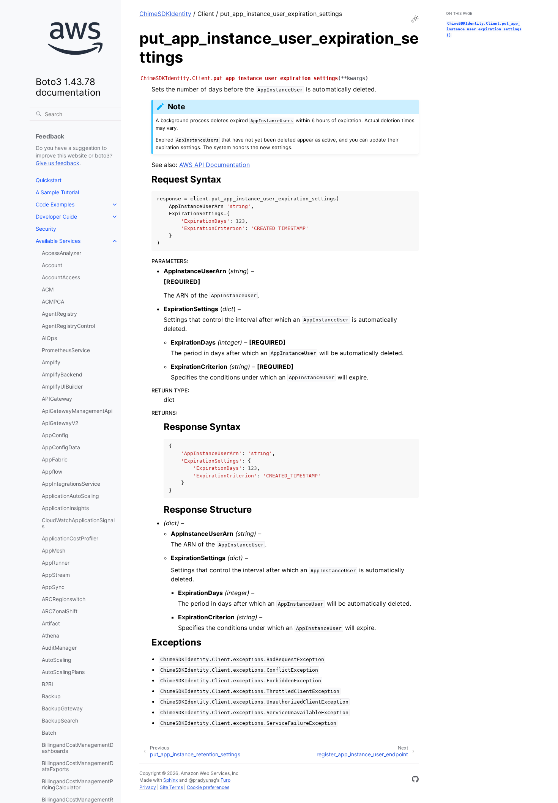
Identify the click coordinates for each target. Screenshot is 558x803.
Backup (51, 696)
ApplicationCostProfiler (70, 538)
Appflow (52, 471)
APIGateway (57, 398)
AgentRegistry (59, 313)
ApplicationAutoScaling (70, 496)
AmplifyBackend (62, 374)
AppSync (53, 587)
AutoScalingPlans (63, 672)
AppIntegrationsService (71, 483)
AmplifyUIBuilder (62, 386)
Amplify (51, 362)
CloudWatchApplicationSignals (78, 523)
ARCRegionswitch (63, 599)
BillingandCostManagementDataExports (77, 766)
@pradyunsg (202, 780)
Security (46, 228)
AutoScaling (56, 660)
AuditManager (59, 647)
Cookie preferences (208, 787)
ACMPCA (53, 301)
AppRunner (55, 562)
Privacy (147, 787)
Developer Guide (56, 216)
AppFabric (55, 459)
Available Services (58, 241)
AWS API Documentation (214, 164)
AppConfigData (61, 447)
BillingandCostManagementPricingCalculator (77, 784)
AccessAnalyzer (61, 253)
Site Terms (171, 787)
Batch (49, 732)
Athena (50, 635)
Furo (225, 780)
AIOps (49, 338)
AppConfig (55, 435)
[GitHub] (415, 780)
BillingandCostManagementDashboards (77, 748)
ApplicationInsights (65, 508)
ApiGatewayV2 (60, 423)
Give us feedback (57, 163)
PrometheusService (66, 350)
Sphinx (170, 780)
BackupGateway (62, 708)
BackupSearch (60, 720)
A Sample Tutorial (57, 192)
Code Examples (55, 204)
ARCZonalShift (59, 611)
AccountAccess (61, 277)
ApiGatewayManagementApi (77, 411)
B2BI (47, 684)
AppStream (56, 575)
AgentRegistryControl (68, 326)
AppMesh (53, 550)
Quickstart (48, 180)
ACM (48, 289)
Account (52, 265)
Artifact (51, 623)
